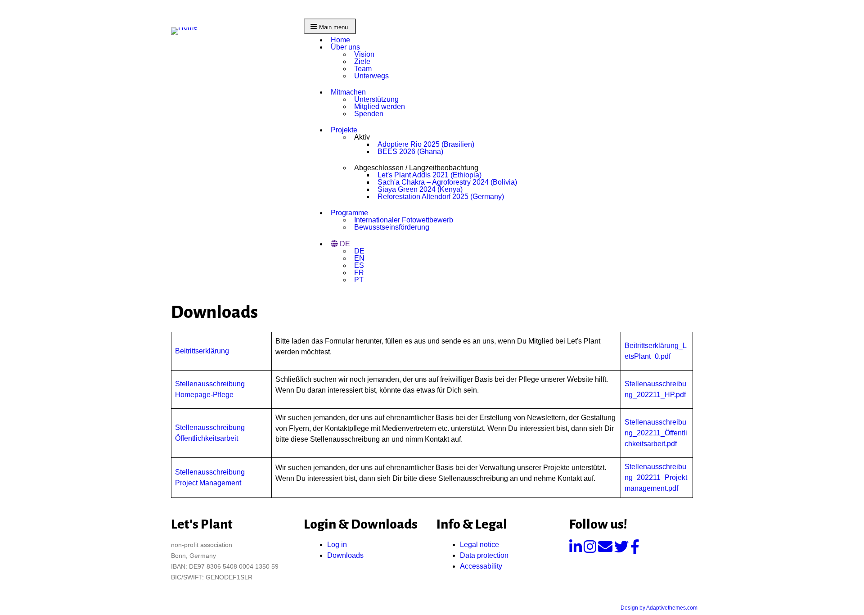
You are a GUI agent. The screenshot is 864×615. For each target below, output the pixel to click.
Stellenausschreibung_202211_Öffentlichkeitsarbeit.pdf (656, 433)
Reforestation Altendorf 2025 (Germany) (441, 196)
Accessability (481, 566)
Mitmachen (348, 92)
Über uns (345, 47)
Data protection (484, 555)
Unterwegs (371, 76)
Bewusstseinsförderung (391, 227)
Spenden (368, 114)
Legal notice (479, 544)
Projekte (344, 130)
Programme (349, 213)
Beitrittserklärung (202, 351)
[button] (330, 26)
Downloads (345, 555)
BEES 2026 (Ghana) (410, 151)
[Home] (188, 30)
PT (359, 280)
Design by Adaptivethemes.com (659, 608)
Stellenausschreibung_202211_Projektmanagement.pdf (656, 477)
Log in (337, 544)
